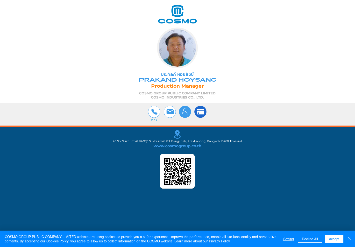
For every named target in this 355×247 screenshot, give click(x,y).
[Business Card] (200, 112)
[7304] (154, 112)
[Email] (170, 112)
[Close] (349, 238)
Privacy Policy (219, 241)
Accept (334, 238)
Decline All (310, 238)
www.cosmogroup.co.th (177, 146)
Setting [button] (288, 238)
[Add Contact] (185, 112)
